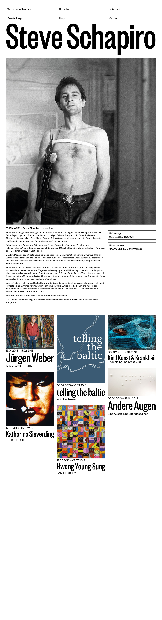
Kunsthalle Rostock (19, 9)
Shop (61, 18)
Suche (113, 18)
